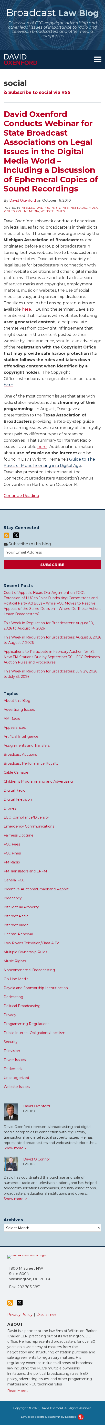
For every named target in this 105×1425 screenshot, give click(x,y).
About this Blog (17, 700)
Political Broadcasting (22, 1006)
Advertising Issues (19, 709)
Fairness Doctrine (18, 835)
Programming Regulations (26, 1024)
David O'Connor (36, 1159)
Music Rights (15, 961)
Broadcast (52, 12)
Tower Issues (15, 1060)
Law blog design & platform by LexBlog (49, 1416)
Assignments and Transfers (27, 745)
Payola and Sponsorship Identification (36, 988)
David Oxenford (22, 200)
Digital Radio (14, 790)
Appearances (15, 727)
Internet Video (16, 925)
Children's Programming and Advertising (38, 781)
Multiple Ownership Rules (25, 952)
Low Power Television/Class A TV (31, 943)
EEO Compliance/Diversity (26, 817)
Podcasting (13, 997)
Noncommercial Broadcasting (29, 970)
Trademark (13, 1069)
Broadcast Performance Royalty (31, 763)
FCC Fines (12, 853)
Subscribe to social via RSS (39, 92)
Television (12, 1051)
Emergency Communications (29, 826)
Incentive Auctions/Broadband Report (36, 889)
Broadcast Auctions (20, 754)
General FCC (14, 880)
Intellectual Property (40, 207)
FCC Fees (12, 844)
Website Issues (53, 211)
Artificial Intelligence (21, 736)
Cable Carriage (16, 772)
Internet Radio (74, 207)
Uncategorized (16, 1078)
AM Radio (12, 718)
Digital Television (18, 799)
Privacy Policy (19, 1314)
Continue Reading (21, 495)
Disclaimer (46, 1314)
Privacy (10, 1015)
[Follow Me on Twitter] (16, 535)
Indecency (13, 898)
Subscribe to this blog (29, 544)
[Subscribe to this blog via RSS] (6, 535)
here (26, 309)
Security (11, 1042)
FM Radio (12, 862)
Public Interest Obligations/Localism (34, 1033)
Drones (10, 808)
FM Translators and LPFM (25, 871)
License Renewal (18, 934)
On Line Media (27, 211)
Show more (14, 1148)
